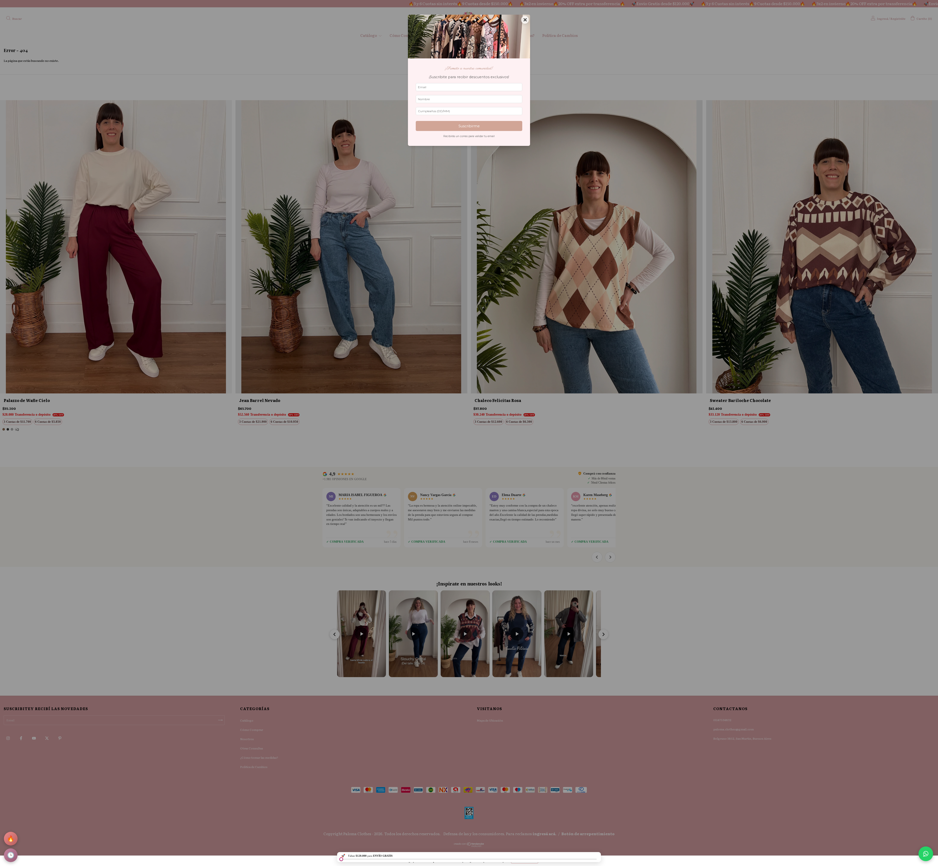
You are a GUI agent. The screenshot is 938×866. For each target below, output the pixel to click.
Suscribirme (469, 126)
